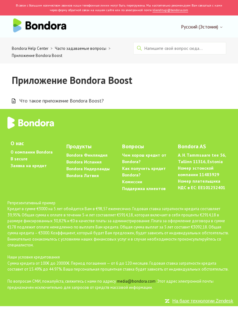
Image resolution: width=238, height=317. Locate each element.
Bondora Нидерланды (88, 169)
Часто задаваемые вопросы (80, 48)
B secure (19, 159)
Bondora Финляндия (87, 155)
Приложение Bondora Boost (37, 55)
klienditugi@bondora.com (170, 10)
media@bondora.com (136, 281)
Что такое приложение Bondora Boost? (62, 101)
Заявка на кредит (29, 165)
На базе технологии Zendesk (202, 300)
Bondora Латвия (82, 175)
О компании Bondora (32, 152)
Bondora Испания (84, 162)
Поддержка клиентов (143, 188)
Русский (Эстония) (200, 26)
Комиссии (132, 182)
